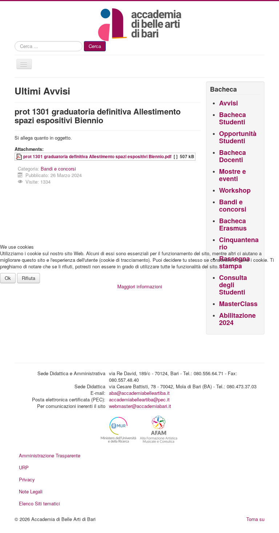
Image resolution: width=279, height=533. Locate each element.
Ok (8, 277)
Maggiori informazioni (139, 286)
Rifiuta (28, 277)
